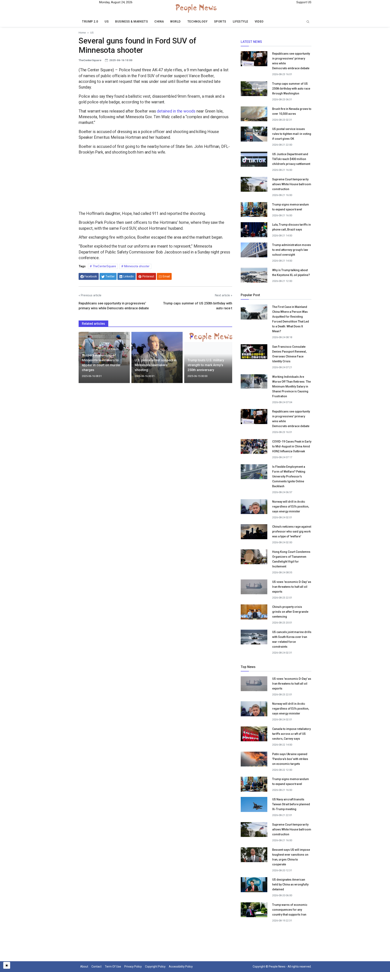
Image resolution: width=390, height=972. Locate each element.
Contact (96, 966)
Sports (220, 21)
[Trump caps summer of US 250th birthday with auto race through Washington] (254, 90)
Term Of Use (113, 966)
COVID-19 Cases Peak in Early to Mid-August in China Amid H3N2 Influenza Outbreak (291, 446)
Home (82, 32)
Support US (303, 2)
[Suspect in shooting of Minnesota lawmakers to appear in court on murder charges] (104, 349)
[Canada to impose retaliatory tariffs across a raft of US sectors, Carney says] (254, 735)
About (84, 966)
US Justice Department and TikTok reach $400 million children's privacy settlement (291, 159)
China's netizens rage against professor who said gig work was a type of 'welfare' (291, 531)
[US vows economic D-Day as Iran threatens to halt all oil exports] (254, 588)
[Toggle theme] (6, 965)
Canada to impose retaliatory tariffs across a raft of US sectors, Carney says (291, 733)
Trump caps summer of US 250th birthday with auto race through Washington (291, 88)
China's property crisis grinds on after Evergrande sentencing (290, 611)
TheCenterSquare (104, 266)
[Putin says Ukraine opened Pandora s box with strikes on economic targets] (254, 760)
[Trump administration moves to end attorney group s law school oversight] (254, 251)
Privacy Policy (133, 966)
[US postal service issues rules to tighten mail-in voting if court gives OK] (254, 135)
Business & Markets (131, 21)
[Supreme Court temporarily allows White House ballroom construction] (254, 185)
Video (259, 21)
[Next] (225, 359)
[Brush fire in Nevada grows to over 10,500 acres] (254, 113)
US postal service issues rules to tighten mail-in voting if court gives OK (291, 133)
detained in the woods (176, 111)
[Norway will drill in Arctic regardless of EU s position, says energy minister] (254, 508)
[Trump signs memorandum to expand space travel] (254, 210)
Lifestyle (240, 21)
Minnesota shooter (136, 266)
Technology (197, 21)
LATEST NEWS (251, 42)
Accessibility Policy (181, 966)
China (159, 21)
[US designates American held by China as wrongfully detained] (254, 886)
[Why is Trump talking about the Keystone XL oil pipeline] (254, 276)
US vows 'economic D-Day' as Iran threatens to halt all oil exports (291, 586)
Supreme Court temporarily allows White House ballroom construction (291, 184)
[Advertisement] (155, 183)
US (107, 21)
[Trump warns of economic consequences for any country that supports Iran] (254, 911)
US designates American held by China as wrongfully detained (290, 884)
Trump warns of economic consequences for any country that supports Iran (289, 909)
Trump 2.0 (90, 21)
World (175, 21)
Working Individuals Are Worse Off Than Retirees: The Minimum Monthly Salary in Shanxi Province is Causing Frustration (291, 386)
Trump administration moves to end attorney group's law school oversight (291, 249)
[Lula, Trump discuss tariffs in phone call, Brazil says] (254, 231)
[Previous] (85, 359)
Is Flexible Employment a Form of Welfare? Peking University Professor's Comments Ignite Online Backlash (288, 476)
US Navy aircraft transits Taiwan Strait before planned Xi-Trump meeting (291, 804)
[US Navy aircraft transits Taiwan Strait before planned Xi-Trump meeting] (254, 805)
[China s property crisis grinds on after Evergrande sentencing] (254, 613)
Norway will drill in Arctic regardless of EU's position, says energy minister (290, 506)
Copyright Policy (155, 966)
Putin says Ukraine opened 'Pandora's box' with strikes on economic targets (290, 758)
